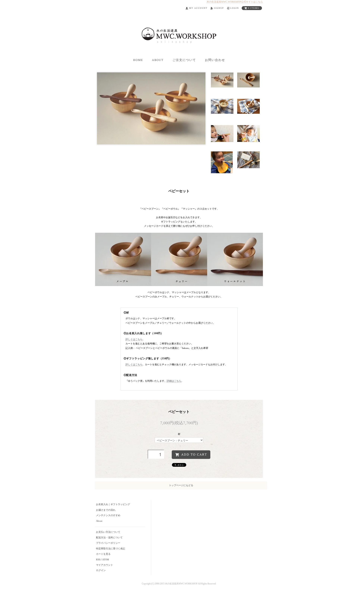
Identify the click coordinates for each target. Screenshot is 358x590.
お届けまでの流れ (105, 510)
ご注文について (184, 60)
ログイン (101, 570)
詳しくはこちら (133, 339)
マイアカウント (104, 565)
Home (138, 60)
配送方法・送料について (109, 537)
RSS (98, 559)
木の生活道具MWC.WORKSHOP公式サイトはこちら (235, 1)
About (158, 60)
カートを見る (103, 554)
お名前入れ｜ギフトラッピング (113, 504)
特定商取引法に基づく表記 (110, 548)
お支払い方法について (108, 532)
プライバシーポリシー (108, 543)
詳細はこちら (174, 380)
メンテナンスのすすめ (108, 515)
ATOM (105, 559)
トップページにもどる (181, 485)
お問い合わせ (215, 60)
